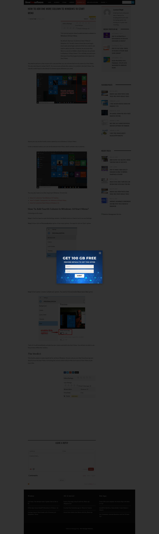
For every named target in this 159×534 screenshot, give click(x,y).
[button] (100, 253)
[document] (79, 267)
